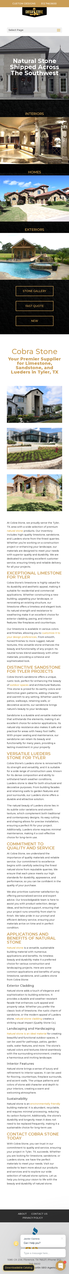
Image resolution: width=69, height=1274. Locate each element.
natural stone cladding (28, 1018)
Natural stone (15, 947)
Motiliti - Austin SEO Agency (39, 1267)
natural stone (15, 530)
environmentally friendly (45, 1103)
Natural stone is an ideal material (27, 1033)
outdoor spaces (19, 684)
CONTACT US (39, 1213)
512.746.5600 (49, 3)
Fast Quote (34, 306)
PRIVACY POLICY (33, 1217)
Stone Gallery (34, 291)
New (34, 321)
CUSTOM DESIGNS (24, 3)
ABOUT (22, 1213)
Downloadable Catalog (18, 1267)
